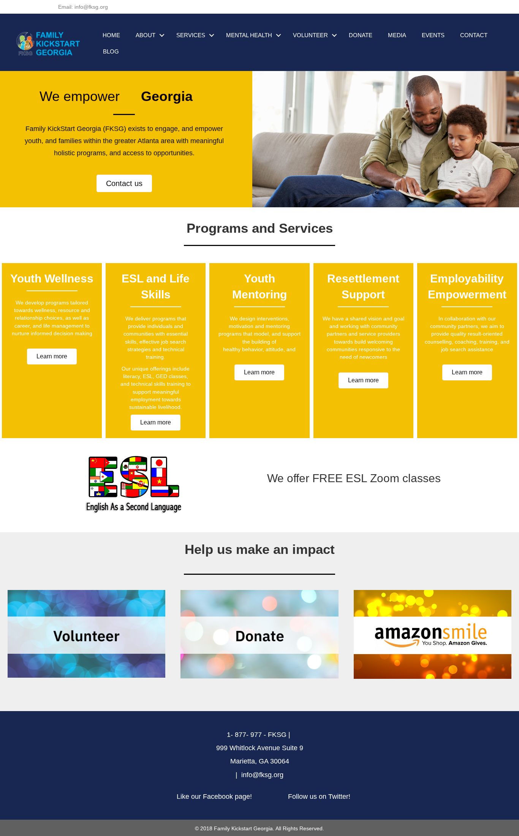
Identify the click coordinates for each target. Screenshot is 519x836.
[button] (124, 183)
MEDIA (397, 35)
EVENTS (433, 35)
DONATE (360, 35)
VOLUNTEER (310, 35)
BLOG (111, 51)
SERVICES (190, 35)
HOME (111, 35)
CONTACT (473, 35)
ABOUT (145, 35)
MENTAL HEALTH (249, 35)
